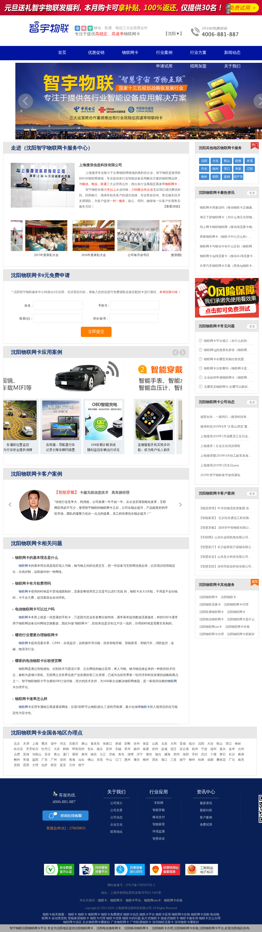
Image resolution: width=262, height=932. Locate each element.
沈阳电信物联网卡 (211, 619)
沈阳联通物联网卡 (211, 612)
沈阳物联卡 (228, 597)
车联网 (158, 803)
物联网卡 (130, 52)
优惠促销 (96, 52)
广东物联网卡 (120, 922)
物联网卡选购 (200, 914)
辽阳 (250, 169)
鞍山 (227, 161)
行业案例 (164, 52)
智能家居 (158, 824)
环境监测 (158, 831)
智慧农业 (158, 838)
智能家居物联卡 (78, 918)
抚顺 (238, 161)
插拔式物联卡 (170, 918)
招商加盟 (198, 66)
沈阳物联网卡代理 (236, 604)
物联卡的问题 (131, 918)
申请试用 (164, 66)
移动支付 (158, 817)
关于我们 (232, 66)
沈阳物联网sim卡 (210, 626)
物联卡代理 (97, 918)
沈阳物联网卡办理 (211, 634)
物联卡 (145, 707)
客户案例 (206, 817)
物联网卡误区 (72, 922)
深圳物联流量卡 (163, 922)
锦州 (215, 169)
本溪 (250, 161)
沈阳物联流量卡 (210, 604)
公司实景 (116, 810)
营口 (227, 169)
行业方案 (198, 52)
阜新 (238, 169)
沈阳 (204, 161)
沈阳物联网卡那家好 (241, 634)
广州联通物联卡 (140, 922)
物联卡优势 (114, 918)
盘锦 (227, 176)
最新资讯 (206, 803)
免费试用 (206, 824)
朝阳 (215, 176)
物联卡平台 (147, 914)
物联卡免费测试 (112, 914)
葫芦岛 (238, 176)
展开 (228, 8)
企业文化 (116, 824)
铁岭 (204, 176)
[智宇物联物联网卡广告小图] (131, 7)
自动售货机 (59, 918)
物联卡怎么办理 (210, 918)
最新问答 (206, 810)
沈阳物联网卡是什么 (241, 619)
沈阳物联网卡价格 (237, 626)
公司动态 (116, 817)
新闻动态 (232, 52)
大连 (215, 161)
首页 (62, 52)
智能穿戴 (158, 810)
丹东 (204, 169)
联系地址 (116, 831)
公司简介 (116, 803)
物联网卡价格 (181, 914)
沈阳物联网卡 (208, 597)
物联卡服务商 (189, 918)
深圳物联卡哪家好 (186, 922)
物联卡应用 (163, 914)
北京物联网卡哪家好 (96, 922)
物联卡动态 (131, 914)
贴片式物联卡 (150, 918)
